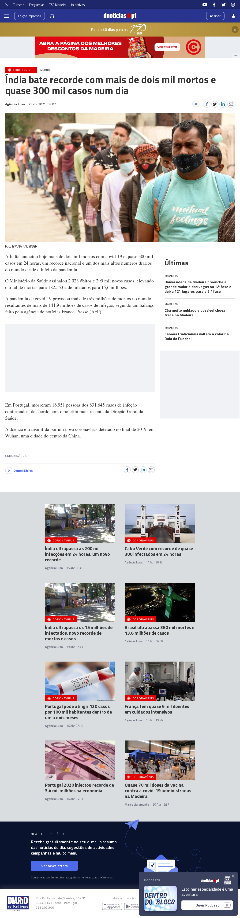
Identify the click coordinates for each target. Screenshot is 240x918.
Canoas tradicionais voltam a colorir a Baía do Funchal (197, 336)
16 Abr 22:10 (74, 725)
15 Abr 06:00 (154, 641)
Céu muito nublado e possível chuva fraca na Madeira (195, 312)
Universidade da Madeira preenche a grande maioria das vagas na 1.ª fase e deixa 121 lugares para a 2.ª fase (198, 286)
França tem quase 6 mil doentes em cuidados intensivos (157, 709)
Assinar (215, 15)
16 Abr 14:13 (74, 798)
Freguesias (37, 4)
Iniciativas (78, 4)
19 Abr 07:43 (74, 646)
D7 (7, 4)
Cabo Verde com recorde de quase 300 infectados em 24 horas (159, 551)
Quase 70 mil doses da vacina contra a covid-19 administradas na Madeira (158, 790)
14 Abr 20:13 (154, 562)
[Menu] (6, 16)
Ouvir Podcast (207, 905)
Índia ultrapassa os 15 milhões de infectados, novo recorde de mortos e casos (78, 633)
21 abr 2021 (42, 104)
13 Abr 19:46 (154, 720)
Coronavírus (15, 455)
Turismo (18, 4)
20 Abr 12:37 (161, 804)
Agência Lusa (54, 568)
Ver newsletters (54, 866)
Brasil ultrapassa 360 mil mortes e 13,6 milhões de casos (159, 630)
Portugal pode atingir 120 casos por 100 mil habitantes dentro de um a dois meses (78, 712)
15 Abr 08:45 (74, 568)
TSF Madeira (58, 4)
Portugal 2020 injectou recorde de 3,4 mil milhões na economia (79, 787)
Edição (29, 15)
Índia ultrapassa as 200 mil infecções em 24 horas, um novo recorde (77, 554)
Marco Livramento (137, 804)
